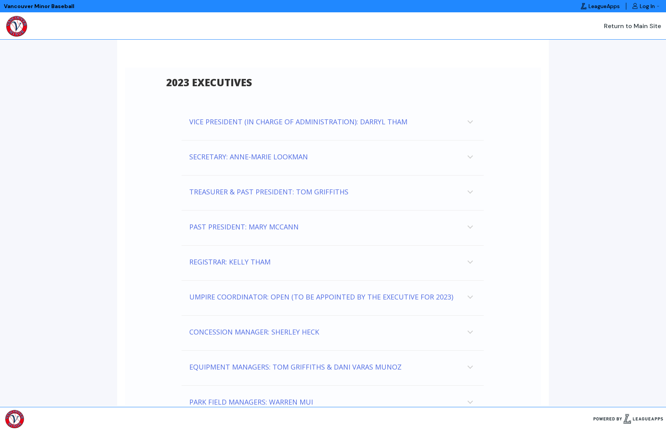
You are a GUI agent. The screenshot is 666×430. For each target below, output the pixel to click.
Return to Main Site (632, 26)
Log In (647, 6)
